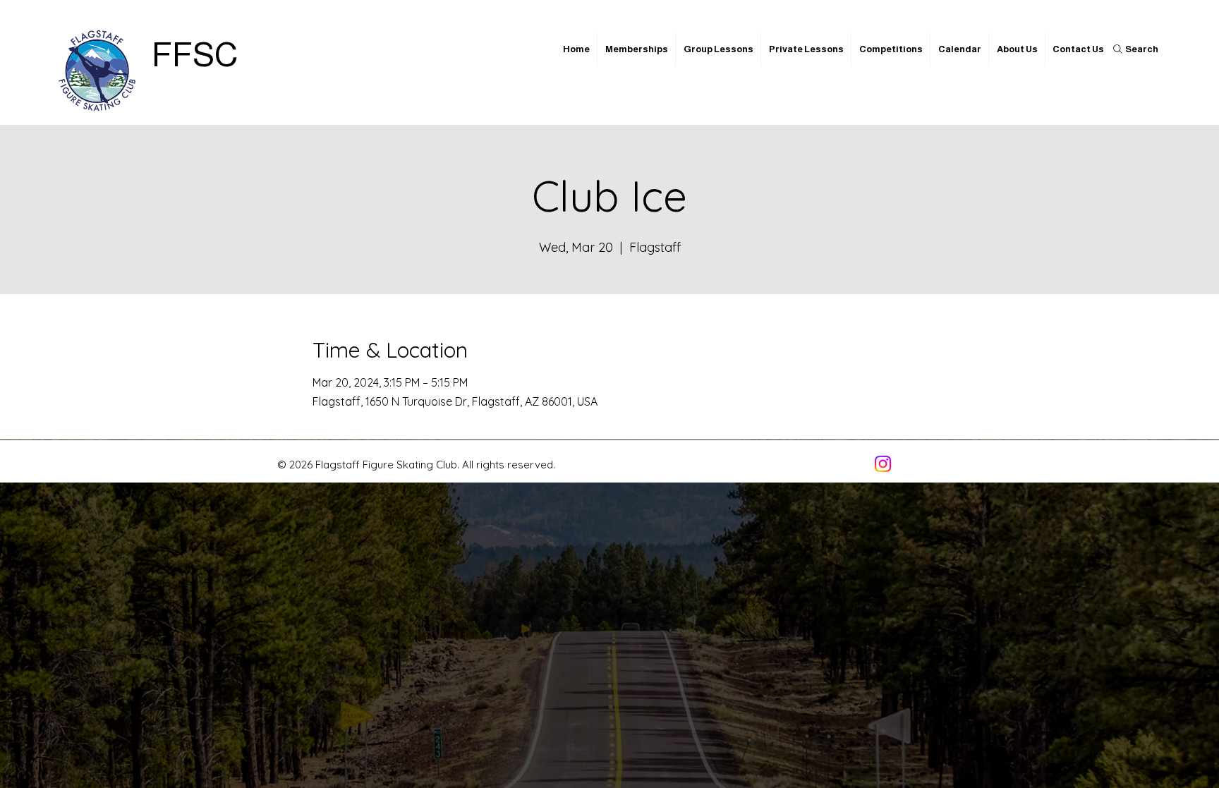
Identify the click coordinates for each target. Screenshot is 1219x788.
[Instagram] (883, 464)
